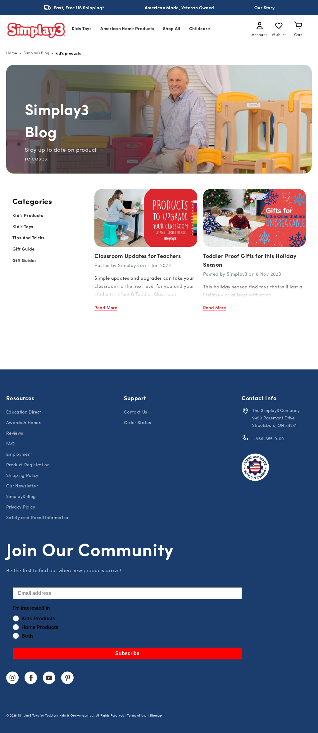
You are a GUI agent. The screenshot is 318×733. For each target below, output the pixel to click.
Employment (19, 454)
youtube (49, 678)
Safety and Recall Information (38, 517)
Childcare (199, 28)
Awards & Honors (24, 422)
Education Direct (23, 412)
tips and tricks (28, 237)
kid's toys (23, 226)
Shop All (171, 28)
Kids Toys (82, 28)
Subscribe (127, 653)
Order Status (137, 422)
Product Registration (28, 465)
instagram (12, 678)
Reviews (14, 433)
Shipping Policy (22, 475)
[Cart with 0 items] (298, 26)
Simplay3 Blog (21, 496)
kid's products (27, 215)
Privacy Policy (20, 507)
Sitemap (155, 715)
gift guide (23, 249)
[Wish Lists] (278, 26)
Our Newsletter (22, 486)
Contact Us (135, 412)
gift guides (24, 260)
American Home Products (127, 28)
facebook (31, 678)
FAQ (10, 443)
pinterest (67, 678)
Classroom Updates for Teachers (137, 256)
